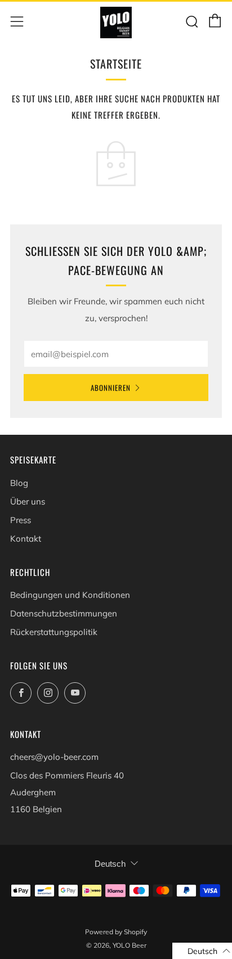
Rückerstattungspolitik (53, 632)
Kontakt (25, 538)
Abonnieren (111, 387)
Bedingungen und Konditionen (70, 594)
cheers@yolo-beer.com (54, 756)
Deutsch (110, 863)
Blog (19, 483)
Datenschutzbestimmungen (63, 613)
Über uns (27, 501)
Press (20, 520)
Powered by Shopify (116, 932)
